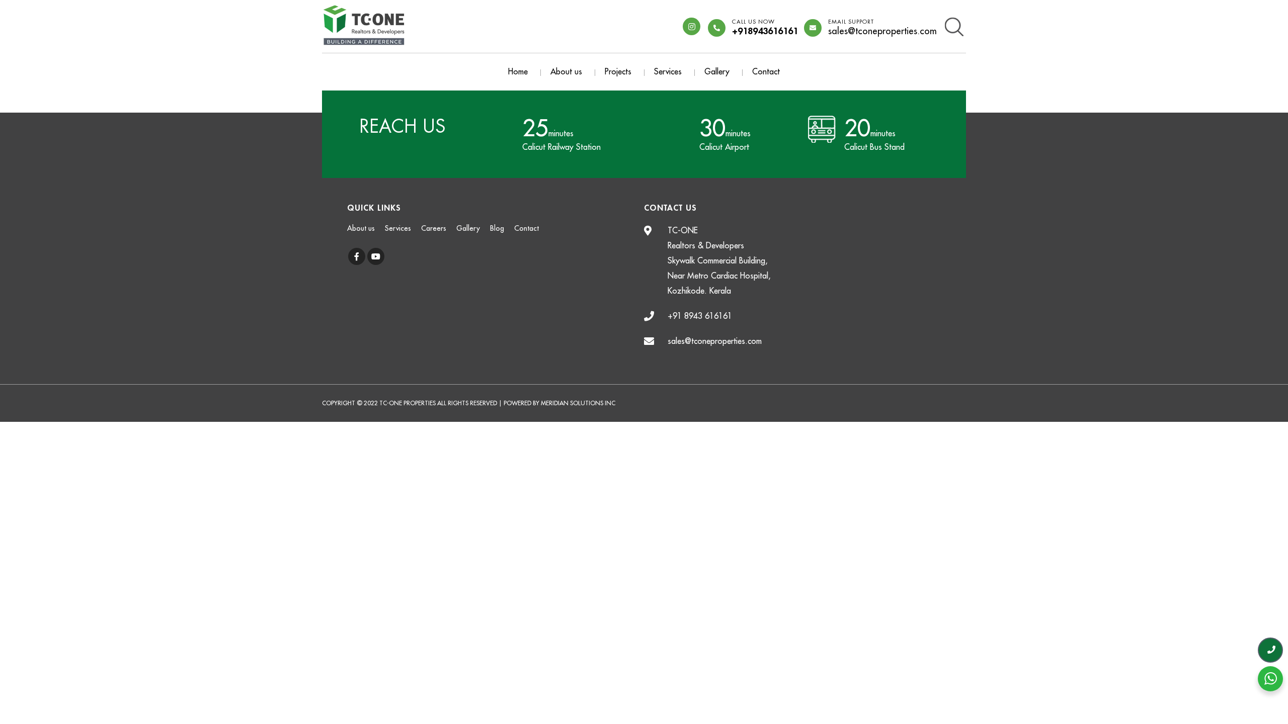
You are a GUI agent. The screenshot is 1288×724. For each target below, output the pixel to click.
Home (518, 71)
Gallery (717, 71)
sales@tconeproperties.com (882, 27)
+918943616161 (765, 27)
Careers (433, 228)
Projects (618, 71)
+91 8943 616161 (700, 316)
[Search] (954, 26)
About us (566, 71)
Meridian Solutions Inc (578, 403)
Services (668, 71)
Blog (497, 228)
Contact (766, 71)
